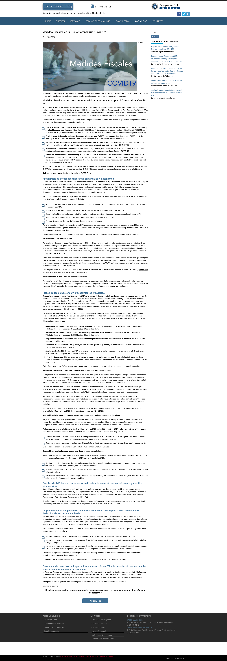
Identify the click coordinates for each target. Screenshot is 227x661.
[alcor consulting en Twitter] (184, 14)
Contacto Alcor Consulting (54, 627)
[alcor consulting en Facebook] (179, 14)
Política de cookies (92, 656)
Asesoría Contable (99, 623)
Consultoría (123, 21)
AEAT (62, 366)
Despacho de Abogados (101, 619)
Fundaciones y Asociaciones (103, 638)
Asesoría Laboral (99, 631)
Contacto (158, 21)
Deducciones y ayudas (98, 21)
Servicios (75, 21)
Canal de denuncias (51, 631)
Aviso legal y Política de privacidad (72, 656)
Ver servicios (95, 600)
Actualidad (141, 21)
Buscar (155, 36)
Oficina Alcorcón (50, 619)
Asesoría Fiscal (98, 627)
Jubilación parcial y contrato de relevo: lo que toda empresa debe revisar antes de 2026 (166, 92)
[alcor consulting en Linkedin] (188, 14)
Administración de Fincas (102, 635)
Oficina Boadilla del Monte (54, 623)
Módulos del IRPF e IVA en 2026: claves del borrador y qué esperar (166, 81)
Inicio (48, 21)
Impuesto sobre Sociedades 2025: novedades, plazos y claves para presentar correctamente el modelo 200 (166, 58)
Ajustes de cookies (106, 656)
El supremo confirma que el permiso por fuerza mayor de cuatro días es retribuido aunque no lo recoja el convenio (167, 71)
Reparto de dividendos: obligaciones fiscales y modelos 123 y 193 (165, 47)
